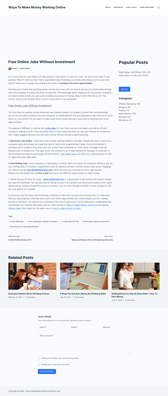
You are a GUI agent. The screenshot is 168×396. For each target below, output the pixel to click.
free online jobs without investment (43, 221)
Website (106, 327)
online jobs (50, 128)
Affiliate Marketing (127, 104)
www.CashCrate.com (53, 179)
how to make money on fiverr (66, 208)
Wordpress (124, 120)
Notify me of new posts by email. (56, 364)
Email (74, 327)
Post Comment (46, 371)
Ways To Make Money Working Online (37, 7)
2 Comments (30, 297)
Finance (122, 110)
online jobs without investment (96, 221)
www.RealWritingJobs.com (39, 170)
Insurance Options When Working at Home (29, 293)
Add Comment (46, 335)
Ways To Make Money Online (80, 205)
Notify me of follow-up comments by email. (60, 358)
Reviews (122, 117)
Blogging (123, 107)
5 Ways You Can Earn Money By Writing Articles (83, 293)
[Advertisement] (84, 33)
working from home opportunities (24, 226)
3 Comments (79, 297)
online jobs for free (70, 221)
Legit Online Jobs (68, 154)
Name (43, 327)
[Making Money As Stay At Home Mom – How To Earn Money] (136, 276)
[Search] (159, 7)
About (108, 7)
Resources (118, 7)
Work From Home (147, 7)
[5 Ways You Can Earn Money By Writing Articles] (84, 276)
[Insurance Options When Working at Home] (32, 276)
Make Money (25, 68)
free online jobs (17, 221)
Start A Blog (131, 7)
